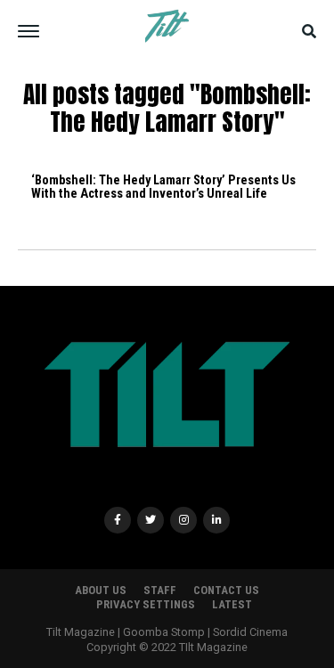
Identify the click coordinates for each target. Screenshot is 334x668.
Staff (159, 590)
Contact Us (226, 590)
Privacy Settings (145, 604)
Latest (232, 604)
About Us (100, 590)
